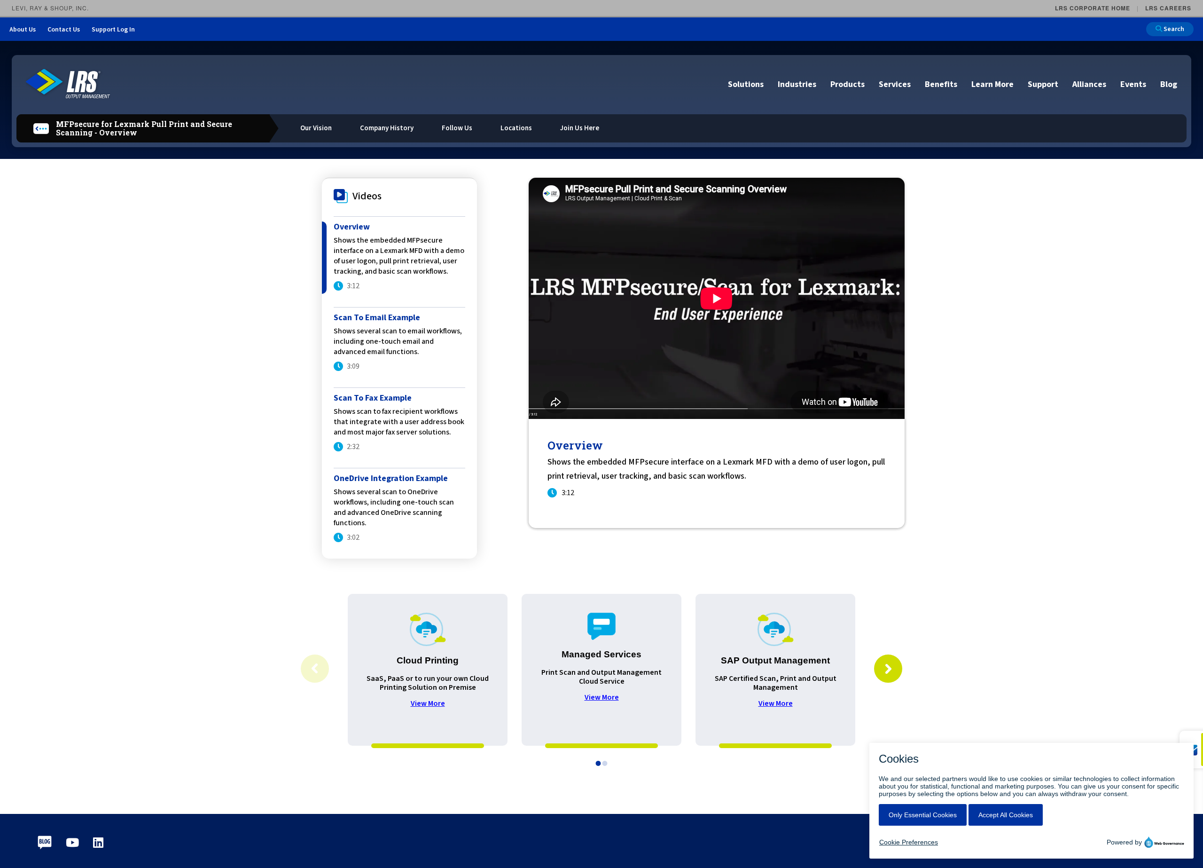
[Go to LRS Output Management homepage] (68, 84)
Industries (797, 84)
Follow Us (457, 128)
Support (1043, 84)
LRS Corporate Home (1092, 8)
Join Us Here (579, 128)
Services (895, 84)
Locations (516, 128)
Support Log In (113, 29)
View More (428, 703)
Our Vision (316, 128)
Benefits (941, 84)
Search (1173, 29)
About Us (22, 29)
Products (847, 84)
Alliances (1089, 84)
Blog (1168, 84)
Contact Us (63, 29)
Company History (387, 128)
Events (1133, 84)
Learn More (992, 84)
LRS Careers (1168, 8)
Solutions (746, 84)
